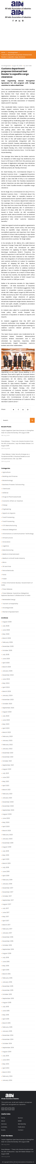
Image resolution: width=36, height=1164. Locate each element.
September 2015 (8, 998)
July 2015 (5, 1007)
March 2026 (6, 638)
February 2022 (7, 745)
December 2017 (7, 888)
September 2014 (8, 1047)
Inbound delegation (9, 530)
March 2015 (6, 1023)
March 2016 (6, 974)
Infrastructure (7, 538)
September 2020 (8, 810)
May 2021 (5, 781)
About (3, 1121)
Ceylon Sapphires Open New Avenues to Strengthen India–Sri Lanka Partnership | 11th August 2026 (17, 432)
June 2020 (6, 818)
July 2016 (5, 957)
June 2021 (5, 777)
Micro (4, 562)
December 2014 (7, 1035)
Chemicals (6, 489)
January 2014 (7, 1080)
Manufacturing (7, 550)
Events (3, 1130)
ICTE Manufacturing (9, 525)
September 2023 (8, 708)
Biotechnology (7, 480)
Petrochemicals (8, 570)
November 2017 (7, 892)
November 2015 (7, 990)
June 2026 (6, 630)
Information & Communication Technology (18, 534)
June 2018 (6, 871)
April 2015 (5, 1019)
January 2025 (7, 671)
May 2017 (5, 916)
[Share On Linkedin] (23, 409)
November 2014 (7, 1039)
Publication (21, 1127)
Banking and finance (9, 476)
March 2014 (6, 1072)
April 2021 (5, 785)
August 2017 (6, 904)
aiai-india (29, 66)
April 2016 (5, 970)
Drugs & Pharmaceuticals (11, 497)
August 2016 (6, 953)
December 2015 (7, 986)
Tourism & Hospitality (10, 604)
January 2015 (7, 1031)
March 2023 (6, 732)
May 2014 (5, 1064)
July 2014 (5, 1056)
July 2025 (5, 654)
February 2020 (7, 835)
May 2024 (5, 683)
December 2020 (8, 802)
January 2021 (7, 798)
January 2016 (7, 982)
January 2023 (7, 740)
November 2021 (7, 757)
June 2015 (6, 1011)
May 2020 (5, 822)
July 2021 (5, 773)
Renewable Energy (8, 599)
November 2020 (8, 806)
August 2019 (6, 847)
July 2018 (5, 867)
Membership (22, 1124)
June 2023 (6, 720)
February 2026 (7, 642)
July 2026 (5, 626)
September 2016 (8, 949)
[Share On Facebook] (18, 409)
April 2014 (5, 1068)
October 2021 (7, 761)
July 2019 (5, 851)
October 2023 (7, 704)
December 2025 (8, 646)
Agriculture (6, 472)
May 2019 (5, 855)
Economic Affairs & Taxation (12, 501)
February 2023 (7, 736)
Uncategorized (6, 66)
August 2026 (7, 622)
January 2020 (7, 839)
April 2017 (5, 921)
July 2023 (5, 716)
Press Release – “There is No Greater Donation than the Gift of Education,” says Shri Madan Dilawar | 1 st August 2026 (17, 443)
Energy (4, 505)
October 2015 (7, 994)
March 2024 (6, 691)
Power (4, 579)
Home (3, 1118)
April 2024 (6, 687)
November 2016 (7, 941)
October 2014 (7, 1043)
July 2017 (5, 908)
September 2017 (8, 900)
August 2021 (6, 769)
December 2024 (8, 675)
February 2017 (7, 929)
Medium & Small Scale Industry (13, 558)
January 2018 (7, 884)
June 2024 (6, 679)
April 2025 (6, 663)
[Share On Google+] (28, 409)
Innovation (6, 542)
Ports (4, 575)
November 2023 (8, 700)
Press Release (7, 589)
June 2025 (6, 659)
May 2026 (5, 634)
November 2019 (7, 843)
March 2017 (6, 925)
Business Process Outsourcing (13, 484)
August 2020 (7, 814)
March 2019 (6, 863)
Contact (20, 1130)
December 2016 (7, 937)
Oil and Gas (6, 566)
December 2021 (7, 753)
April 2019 (5, 859)
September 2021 (8, 765)
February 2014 (7, 1076)
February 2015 (7, 1027)
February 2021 (7, 794)
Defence (5, 493)
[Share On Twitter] (13, 409)
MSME (19, 1121)
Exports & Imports (8, 513)
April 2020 (6, 826)
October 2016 (7, 945)
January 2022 (7, 749)
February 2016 (7, 978)
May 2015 (5, 1015)
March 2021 (6, 790)
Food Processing (8, 517)
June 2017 (5, 912)
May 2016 (5, 966)
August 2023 (7, 712)
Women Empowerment (10, 612)
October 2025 (7, 650)
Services (4, 1124)
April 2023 (5, 728)
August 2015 (6, 1002)
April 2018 (5, 876)
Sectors (20, 1118)
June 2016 (6, 962)
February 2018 (7, 880)
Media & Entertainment (10, 554)
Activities (4, 1127)
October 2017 (7, 896)
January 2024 (7, 695)
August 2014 (6, 1052)
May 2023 (5, 724)
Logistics (5, 546)
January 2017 (7, 933)
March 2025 (6, 667)
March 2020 (6, 831)
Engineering (6, 509)
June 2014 (6, 1060)
